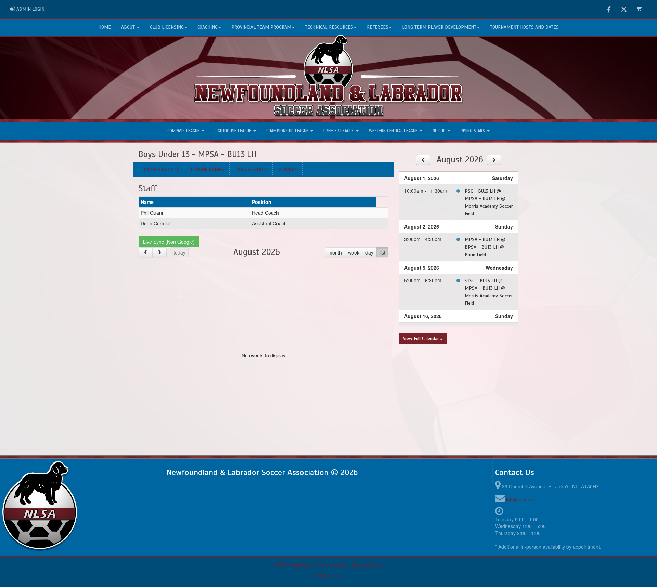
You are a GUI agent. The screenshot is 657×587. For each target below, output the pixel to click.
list (382, 252)
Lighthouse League (234, 131)
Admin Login (328, 575)
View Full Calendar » (423, 338)
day (369, 252)
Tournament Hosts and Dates (524, 27)
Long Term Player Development (439, 27)
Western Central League (394, 131)
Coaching (207, 27)
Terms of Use (332, 565)
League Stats (251, 169)
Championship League (288, 131)
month (335, 252)
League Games (207, 169)
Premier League (339, 131)
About (128, 27)
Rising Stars (473, 131)
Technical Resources (329, 27)
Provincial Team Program (261, 27)
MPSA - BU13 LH (162, 169)
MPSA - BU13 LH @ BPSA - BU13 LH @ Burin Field (485, 247)
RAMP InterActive (295, 565)
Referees (377, 27)
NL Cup (440, 131)
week (353, 252)
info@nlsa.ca (520, 499)
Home (104, 27)
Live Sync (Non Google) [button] (169, 241)
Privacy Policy (367, 565)
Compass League (184, 131)
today (179, 252)
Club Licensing (167, 27)
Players (288, 169)
